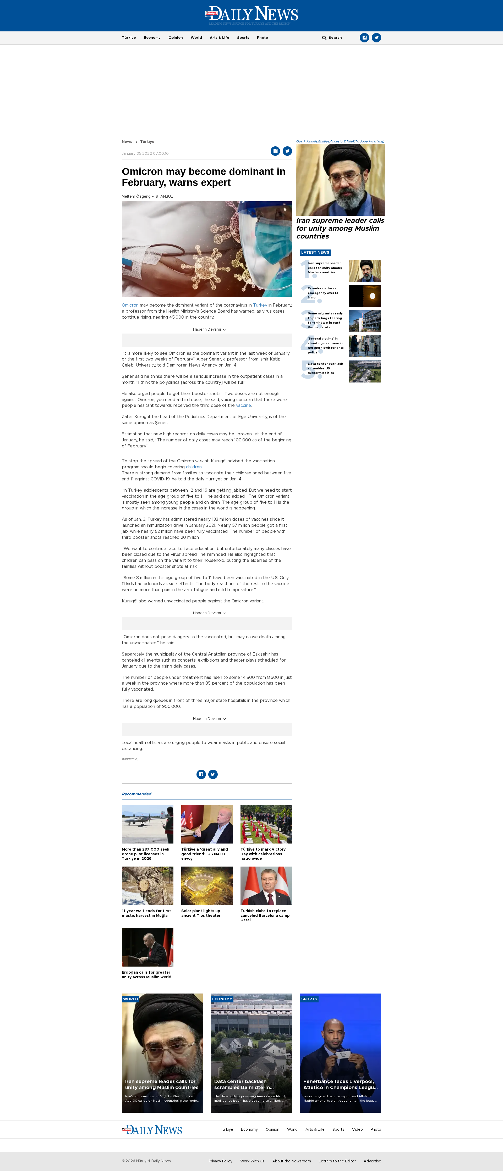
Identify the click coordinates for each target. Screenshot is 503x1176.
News (127, 142)
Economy (152, 38)
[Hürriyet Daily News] (251, 15)
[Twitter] (376, 37)
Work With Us (252, 1161)
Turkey (260, 305)
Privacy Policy (220, 1161)
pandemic (129, 759)
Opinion (175, 38)
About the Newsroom (291, 1161)
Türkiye (129, 38)
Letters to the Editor (337, 1161)
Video (357, 1129)
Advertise (372, 1161)
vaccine (243, 405)
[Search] (324, 37)
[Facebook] (364, 37)
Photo (262, 38)
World (196, 38)
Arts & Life (219, 38)
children (194, 467)
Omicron (130, 305)
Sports (243, 38)
